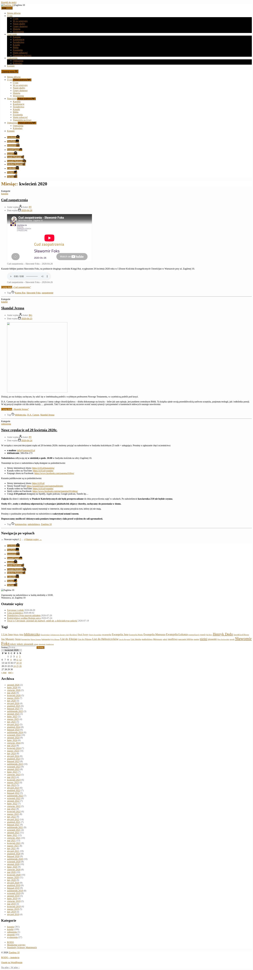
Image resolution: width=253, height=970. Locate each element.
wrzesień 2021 (13, 830)
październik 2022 (15, 795)
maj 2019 (11, 904)
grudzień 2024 (13, 727)
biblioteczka (20, 415)
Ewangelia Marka (136, 635)
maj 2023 (11, 777)
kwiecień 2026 (14, 695)
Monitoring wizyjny (16, 945)
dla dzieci (73, 635)
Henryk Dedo (223, 634)
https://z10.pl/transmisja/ (43, 468)
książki (4, 302)
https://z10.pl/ (38, 483)
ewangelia (106, 634)
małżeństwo (147, 639)
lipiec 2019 (12, 898)
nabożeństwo (34, 524)
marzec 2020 (13, 877)
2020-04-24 (26, 440)
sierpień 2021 (13, 832)
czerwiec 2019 (13, 901)
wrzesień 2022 (13, 798)
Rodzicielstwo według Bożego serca (24, 618)
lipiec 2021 (12, 835)
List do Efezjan (68, 639)
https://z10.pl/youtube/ (43, 470)
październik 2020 (15, 859)
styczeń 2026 (13, 703)
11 (17, 659)
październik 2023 (15, 764)
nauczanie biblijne (185, 639)
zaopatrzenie (47, 292)
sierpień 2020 (13, 864)
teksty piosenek (25, 643)
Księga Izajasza (36, 639)
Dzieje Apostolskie (95, 635)
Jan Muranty (7, 639)
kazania (4, 193)
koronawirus (21, 524)
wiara (36, 644)
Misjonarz (157, 639)
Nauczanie (12, 34)
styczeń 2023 (13, 788)
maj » (10, 672)
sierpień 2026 (13, 685)
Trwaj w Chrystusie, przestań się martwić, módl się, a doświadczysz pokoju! (42, 620)
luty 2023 (11, 785)
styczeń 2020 (13, 882)
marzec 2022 (13, 814)
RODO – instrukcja (10, 957)
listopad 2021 (13, 824)
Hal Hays (209, 635)
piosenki (212, 639)
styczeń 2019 (13, 914)
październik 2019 (15, 890)
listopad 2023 (13, 761)
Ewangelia (18, 50)
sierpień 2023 (13, 769)
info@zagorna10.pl (26, 450)
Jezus (18, 639)
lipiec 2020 (12, 867)
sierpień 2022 (13, 801)
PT (30, 207)
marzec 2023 (13, 782)
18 (17, 663)
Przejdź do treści (8, 2)
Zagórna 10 (46, 524)
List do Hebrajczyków (105, 639)
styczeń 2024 (13, 756)
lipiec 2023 (12, 772)
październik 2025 (15, 711)
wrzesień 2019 (13, 893)
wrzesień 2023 (13, 766)
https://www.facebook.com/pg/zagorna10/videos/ (55, 491)
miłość (165, 639)
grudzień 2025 (13, 706)
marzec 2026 (13, 698)
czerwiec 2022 (13, 806)
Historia (16, 29)
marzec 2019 (13, 909)
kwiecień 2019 (14, 906)
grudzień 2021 (13, 822)
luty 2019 (11, 912)
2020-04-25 (26, 318)
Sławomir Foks (34, 292)
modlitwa (173, 639)
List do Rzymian (124, 639)
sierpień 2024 (13, 737)
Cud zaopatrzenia (14, 200)
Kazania (16, 37)
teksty (13, 644)
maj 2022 (11, 809)
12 (20, 659)
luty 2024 (11, 753)
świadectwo (50, 644)
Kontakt (10, 66)
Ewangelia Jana (120, 634)
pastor (196, 639)
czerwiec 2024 (13, 743)
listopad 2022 (13, 793)
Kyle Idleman (55, 639)
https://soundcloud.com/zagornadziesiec (45, 486)
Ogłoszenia (12, 58)
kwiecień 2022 (14, 811)
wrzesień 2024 (13, 735)
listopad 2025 (13, 708)
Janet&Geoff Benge (241, 635)
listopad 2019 (13, 888)
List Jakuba (136, 639)
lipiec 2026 (12, 687)
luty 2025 (11, 722)
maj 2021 (11, 840)
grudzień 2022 (13, 790)
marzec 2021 (13, 846)
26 (20, 666)
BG (30, 315)
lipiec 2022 (12, 803)
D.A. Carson (33, 415)
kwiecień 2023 (14, 780)
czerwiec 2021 (13, 838)
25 (17, 666)
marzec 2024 (13, 751)
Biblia (15, 47)
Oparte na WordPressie (11, 962)
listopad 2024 (13, 729)
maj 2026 (11, 693)
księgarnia (46, 639)
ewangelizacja (194, 635)
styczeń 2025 (13, 724)
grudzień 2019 (13, 885)
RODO (10, 942)
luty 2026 (11, 700)
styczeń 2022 (13, 819)
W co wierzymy (20, 21)
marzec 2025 (13, 719)
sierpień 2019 (13, 896)
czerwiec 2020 (13, 869)
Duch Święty (83, 634)
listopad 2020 (13, 856)
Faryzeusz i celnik (15, 610)
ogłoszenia (6, 424)
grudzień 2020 (13, 853)
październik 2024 (15, 732)
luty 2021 (11, 848)
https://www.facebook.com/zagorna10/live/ (54, 473)
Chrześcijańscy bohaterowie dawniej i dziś (54, 635)
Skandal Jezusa (12, 308)
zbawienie (42, 644)
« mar (3, 672)
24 (14, 666)
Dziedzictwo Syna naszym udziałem (24, 615)
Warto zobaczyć (20, 52)
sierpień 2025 (13, 714)
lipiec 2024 (12, 740)
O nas (9, 16)
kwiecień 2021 (14, 843)
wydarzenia (12, 937)
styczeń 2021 (13, 851)
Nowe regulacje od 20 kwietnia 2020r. (29, 430)
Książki (16, 45)
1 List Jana (7, 634)
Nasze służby (19, 23)
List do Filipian (85, 639)
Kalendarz (17, 63)
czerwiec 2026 (13, 690)
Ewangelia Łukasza (177, 634)
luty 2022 (11, 817)
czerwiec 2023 (13, 774)
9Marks (16, 635)
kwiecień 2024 (14, 748)
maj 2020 (11, 872)
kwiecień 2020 (14, 875)
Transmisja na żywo (22, 55)
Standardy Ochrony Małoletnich (22, 947)
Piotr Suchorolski (223, 639)
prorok (232, 639)
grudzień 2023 (13, 759)
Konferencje (18, 39)
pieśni (203, 639)
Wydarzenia (18, 31)
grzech (203, 635)
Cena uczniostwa (15, 613)
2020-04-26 (26, 210)
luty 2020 (11, 880)
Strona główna (13, 13)
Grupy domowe (20, 26)
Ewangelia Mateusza (154, 634)
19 (20, 663)
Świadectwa (18, 42)
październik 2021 (15, 827)
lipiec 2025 (12, 716)
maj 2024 (11, 745)
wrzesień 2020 (13, 861)
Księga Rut (20, 292)
